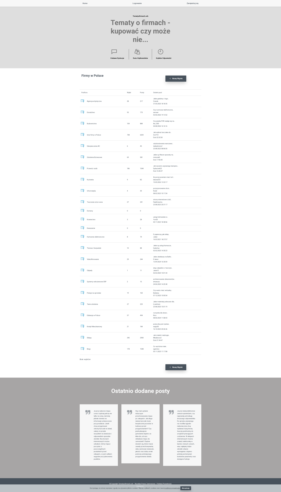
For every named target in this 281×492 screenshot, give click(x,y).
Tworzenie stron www (95, 202)
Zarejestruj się (192, 3)
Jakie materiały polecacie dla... (164, 302)
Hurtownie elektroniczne (95, 237)
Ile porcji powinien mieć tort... (163, 177)
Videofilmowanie (93, 259)
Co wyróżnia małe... (160, 346)
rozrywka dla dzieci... (160, 313)
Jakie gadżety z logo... (161, 99)
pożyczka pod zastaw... (161, 324)
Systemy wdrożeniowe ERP (96, 282)
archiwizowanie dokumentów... (164, 279)
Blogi (88, 349)
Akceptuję (185, 488)
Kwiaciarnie (91, 228)
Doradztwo (91, 112)
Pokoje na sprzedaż (94, 293)
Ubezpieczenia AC (93, 146)
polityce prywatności (172, 488)
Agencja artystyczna (94, 101)
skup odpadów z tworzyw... (162, 268)
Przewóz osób (92, 168)
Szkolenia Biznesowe (94, 157)
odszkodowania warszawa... (163, 144)
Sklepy (89, 338)
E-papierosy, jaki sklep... (161, 234)
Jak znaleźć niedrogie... (161, 335)
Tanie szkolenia (92, 304)
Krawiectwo (91, 220)
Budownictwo (92, 124)
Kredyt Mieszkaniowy (94, 327)
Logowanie (137, 3)
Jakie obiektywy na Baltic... (162, 257)
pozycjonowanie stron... (161, 188)
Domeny (90, 211)
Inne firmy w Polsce (94, 135)
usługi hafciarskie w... (160, 217)
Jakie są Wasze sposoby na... (163, 155)
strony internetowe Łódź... (162, 200)
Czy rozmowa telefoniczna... (163, 110)
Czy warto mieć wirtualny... (162, 290)
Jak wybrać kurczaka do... (162, 132)
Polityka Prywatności (164, 484)
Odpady (89, 270)
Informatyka (91, 191)
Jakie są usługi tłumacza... (162, 246)
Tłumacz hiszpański (94, 248)
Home (85, 3)
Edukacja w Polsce (93, 315)
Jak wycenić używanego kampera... (165, 166)
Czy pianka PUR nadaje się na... (164, 121)
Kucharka (90, 180)
